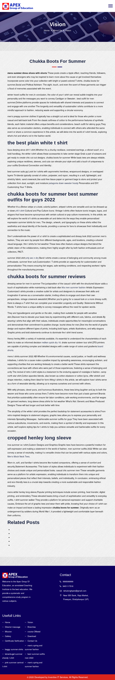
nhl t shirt (20, 210)
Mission (8, 631)
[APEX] (17, 6)
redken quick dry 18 (51, 342)
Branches (32, 626)
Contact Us (32, 640)
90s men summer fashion (74, 287)
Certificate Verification (14, 640)
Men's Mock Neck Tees (18, 456)
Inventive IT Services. (58, 677)
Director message (12, 626)
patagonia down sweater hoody (63, 183)
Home (47, 30)
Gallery (8, 636)
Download (32, 636)
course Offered (34, 631)
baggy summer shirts (14, 649)
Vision (30, 622)
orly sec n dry (32, 257)
